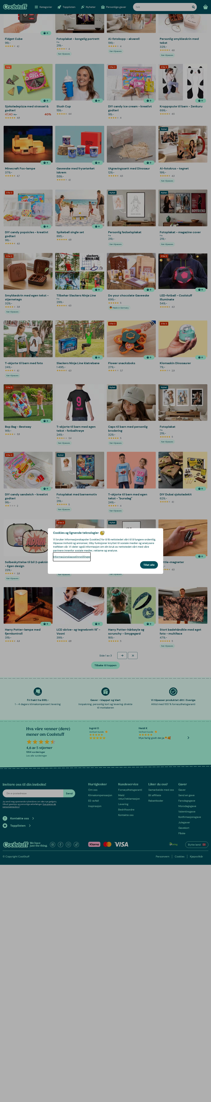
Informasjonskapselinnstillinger (71, 556)
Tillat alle (149, 565)
